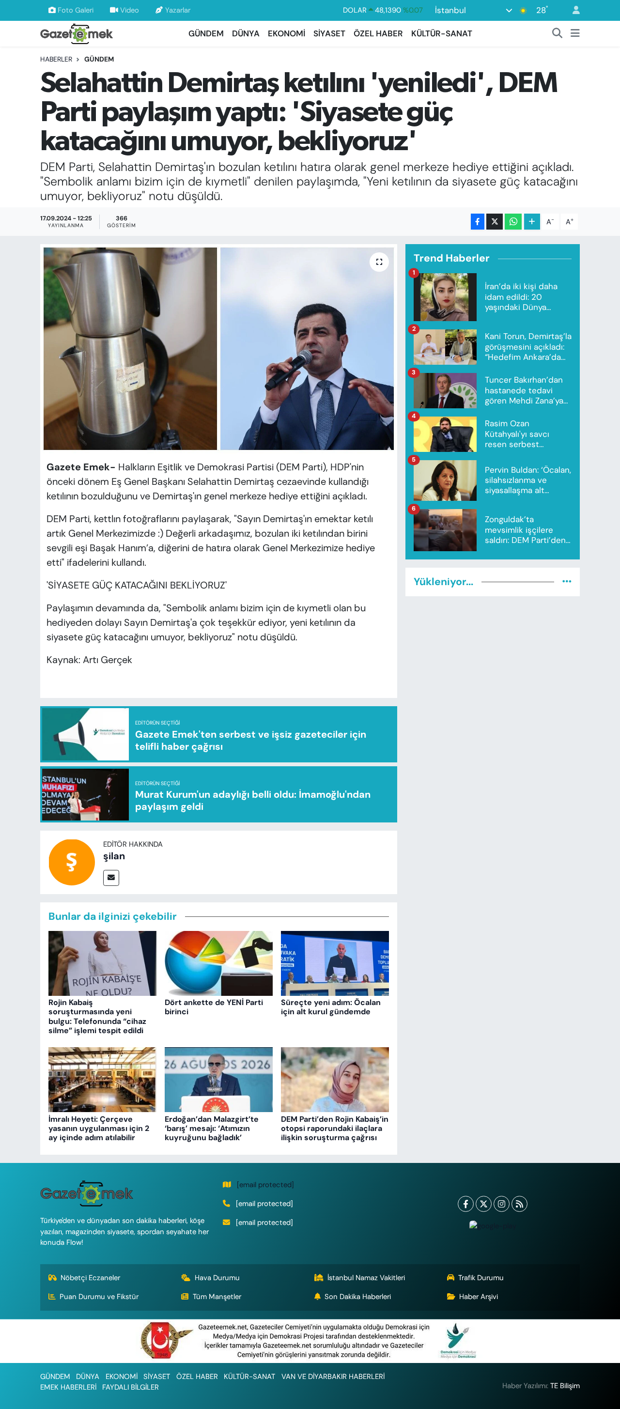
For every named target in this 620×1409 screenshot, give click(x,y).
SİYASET (329, 33)
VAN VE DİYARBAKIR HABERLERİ (333, 1376)
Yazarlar (177, 10)
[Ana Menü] (575, 34)
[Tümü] (567, 581)
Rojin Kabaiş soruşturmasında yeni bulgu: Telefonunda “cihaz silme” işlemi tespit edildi (97, 1016)
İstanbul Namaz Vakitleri (366, 1278)
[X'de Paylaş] (494, 222)
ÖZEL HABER (378, 33)
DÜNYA (246, 33)
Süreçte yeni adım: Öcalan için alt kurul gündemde (331, 1007)
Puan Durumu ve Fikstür (99, 1296)
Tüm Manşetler (217, 1296)
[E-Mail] (111, 878)
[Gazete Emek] (76, 32)
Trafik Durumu (481, 1278)
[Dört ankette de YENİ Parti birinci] (219, 962)
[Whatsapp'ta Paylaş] (513, 222)
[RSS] (519, 1204)
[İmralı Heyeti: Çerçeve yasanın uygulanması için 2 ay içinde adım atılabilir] (102, 1079)
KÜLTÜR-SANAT (441, 33)
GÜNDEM (206, 33)
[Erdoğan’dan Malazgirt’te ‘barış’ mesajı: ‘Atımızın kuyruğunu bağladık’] (219, 1079)
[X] (484, 1204)
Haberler (56, 59)
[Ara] (557, 34)
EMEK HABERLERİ (68, 1387)
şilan (114, 856)
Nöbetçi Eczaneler (90, 1278)
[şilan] (71, 861)
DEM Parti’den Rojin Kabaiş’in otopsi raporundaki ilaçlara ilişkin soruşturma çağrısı (334, 1128)
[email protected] (265, 1185)
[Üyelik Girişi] (572, 10)
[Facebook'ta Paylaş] (477, 222)
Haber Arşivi (478, 1296)
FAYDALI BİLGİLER (130, 1387)
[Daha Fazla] (532, 222)
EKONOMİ (286, 33)
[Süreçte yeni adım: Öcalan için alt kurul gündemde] (335, 962)
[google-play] (492, 1225)
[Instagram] (502, 1204)
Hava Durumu (217, 1278)
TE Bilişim (565, 1386)
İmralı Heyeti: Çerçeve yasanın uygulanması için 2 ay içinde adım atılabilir (98, 1128)
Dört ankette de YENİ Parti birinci (214, 1007)
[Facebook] (466, 1204)
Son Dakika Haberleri (358, 1296)
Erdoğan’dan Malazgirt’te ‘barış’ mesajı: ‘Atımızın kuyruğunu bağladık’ (212, 1128)
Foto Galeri (75, 10)
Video (129, 10)
